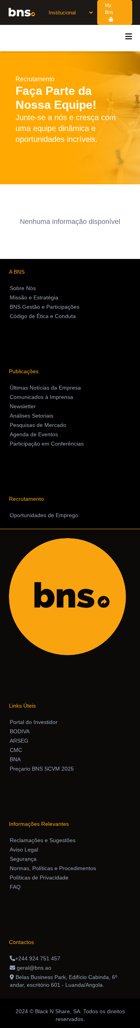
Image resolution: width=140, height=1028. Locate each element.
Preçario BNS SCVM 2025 (42, 769)
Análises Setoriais (31, 416)
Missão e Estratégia (34, 297)
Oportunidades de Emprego (44, 515)
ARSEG (19, 741)
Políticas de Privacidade (39, 877)
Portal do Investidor (34, 722)
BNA (15, 759)
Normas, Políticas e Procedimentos (53, 868)
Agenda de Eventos (34, 434)
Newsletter (23, 406)
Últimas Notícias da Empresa (45, 388)
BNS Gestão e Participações (44, 307)
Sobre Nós (23, 288)
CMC (16, 750)
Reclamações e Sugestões (42, 840)
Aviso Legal (24, 849)
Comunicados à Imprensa (41, 397)
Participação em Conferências (47, 444)
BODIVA (20, 731)
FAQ (15, 887)
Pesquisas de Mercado (38, 425)
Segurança (23, 859)
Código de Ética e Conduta (43, 316)
